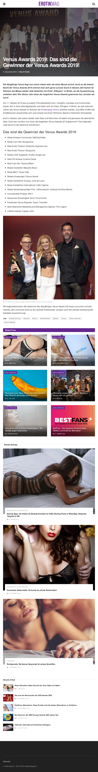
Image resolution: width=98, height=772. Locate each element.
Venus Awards (75, 318)
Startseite (6, 761)
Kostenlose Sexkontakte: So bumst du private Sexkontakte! (32, 590)
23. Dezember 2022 (22, 698)
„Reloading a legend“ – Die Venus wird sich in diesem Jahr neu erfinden (70, 394)
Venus (63, 318)
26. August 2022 (21, 718)
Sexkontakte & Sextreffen (17, 510)
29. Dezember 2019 (14, 593)
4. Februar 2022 (12, 434)
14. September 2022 (61, 363)
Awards (26, 318)
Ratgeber (10, 660)
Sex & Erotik (24, 72)
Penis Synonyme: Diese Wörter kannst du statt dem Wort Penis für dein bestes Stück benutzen (25, 394)
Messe (55, 318)
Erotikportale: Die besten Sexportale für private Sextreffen (31, 664)
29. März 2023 (11, 363)
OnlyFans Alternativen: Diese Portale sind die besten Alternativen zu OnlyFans (70, 358)
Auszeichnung (15, 318)
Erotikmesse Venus (50, 109)
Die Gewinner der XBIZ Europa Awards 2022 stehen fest (36, 715)
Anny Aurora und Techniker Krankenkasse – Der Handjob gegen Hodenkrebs (23, 429)
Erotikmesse (45, 318)
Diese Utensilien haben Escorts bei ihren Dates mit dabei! (24, 358)
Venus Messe (9, 322)
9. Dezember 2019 (10, 72)
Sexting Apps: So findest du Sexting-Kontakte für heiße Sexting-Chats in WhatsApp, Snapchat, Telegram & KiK (47, 514)
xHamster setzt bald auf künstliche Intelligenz (33, 724)
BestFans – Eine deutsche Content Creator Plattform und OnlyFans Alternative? (69, 429)
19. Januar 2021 (13, 519)
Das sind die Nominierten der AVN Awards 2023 (33, 695)
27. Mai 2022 (58, 398)
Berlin (34, 318)
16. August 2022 (21, 728)
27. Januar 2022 (59, 434)
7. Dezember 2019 (14, 667)
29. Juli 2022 (10, 398)
